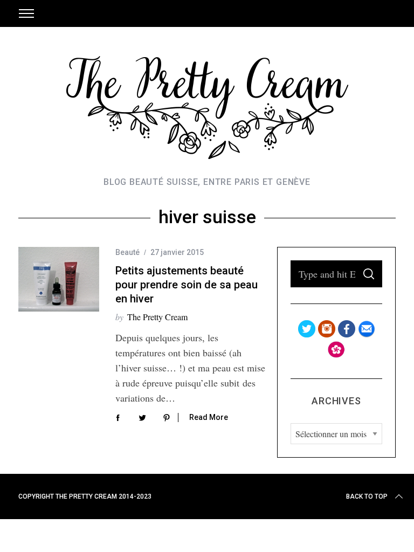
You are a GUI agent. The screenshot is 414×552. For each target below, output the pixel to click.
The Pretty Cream (157, 316)
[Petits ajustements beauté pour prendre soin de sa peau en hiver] (58, 279)
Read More (208, 417)
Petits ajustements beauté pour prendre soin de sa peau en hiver (186, 284)
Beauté (127, 252)
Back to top (367, 496)
